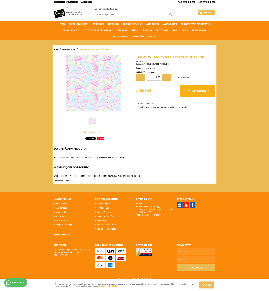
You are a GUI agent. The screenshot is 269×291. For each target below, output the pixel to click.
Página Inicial (61, 203)
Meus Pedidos (72, 2)
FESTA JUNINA (199, 30)
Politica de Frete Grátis (106, 224)
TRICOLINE (113, 24)
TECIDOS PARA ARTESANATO (195, 24)
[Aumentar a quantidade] (166, 77)
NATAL (135, 30)
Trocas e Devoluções (105, 216)
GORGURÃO (138, 37)
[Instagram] (180, 205)
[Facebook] (192, 205)
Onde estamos (61, 220)
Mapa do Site (61, 212)
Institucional (62, 199)
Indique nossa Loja (63, 224)
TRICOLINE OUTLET (132, 24)
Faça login (114, 9)
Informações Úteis (106, 199)
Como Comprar (103, 203)
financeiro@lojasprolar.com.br (149, 214)
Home (62, 24)
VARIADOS (122, 30)
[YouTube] (186, 205)
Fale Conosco (86, 2)
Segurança (101, 220)
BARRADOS (98, 24)
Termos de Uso (103, 207)
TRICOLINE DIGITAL (79, 24)
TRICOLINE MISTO (71, 30)
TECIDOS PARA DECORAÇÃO (98, 30)
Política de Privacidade (106, 228)
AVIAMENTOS (170, 24)
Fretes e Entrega (104, 212)
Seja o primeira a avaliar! (145, 68)
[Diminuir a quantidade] (140, 77)
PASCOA (147, 30)
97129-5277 (188, 2)
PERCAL (152, 37)
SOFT (174, 30)
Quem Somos (59, 2)
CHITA (185, 30)
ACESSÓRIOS (152, 24)
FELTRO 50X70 (120, 37)
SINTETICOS (162, 30)
